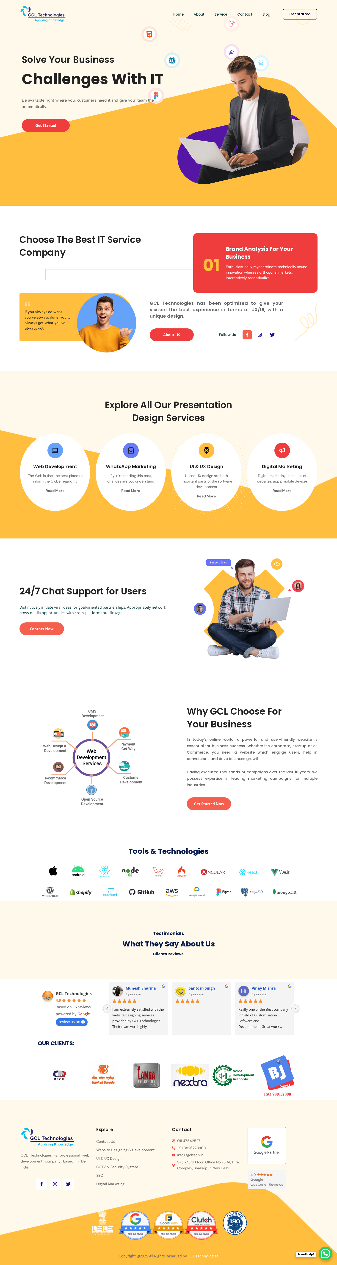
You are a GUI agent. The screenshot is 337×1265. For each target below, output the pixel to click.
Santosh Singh (139, 988)
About (199, 14)
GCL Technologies (74, 993)
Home (178, 14)
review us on (69, 1021)
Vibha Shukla (264, 988)
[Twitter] (272, 334)
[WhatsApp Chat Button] (325, 1253)
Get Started (300, 14)
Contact (244, 14)
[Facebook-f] (247, 334)
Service (221, 14)
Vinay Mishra (201, 988)
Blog (266, 14)
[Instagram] (259, 334)
